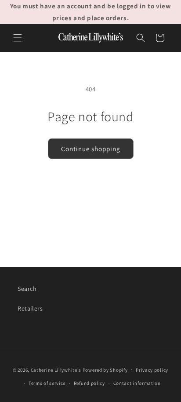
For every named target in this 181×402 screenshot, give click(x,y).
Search (27, 289)
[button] (17, 37)
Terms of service (47, 383)
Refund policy (89, 383)
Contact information (137, 383)
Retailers (30, 308)
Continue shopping (90, 149)
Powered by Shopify (105, 369)
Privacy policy (152, 370)
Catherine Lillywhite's (56, 369)
